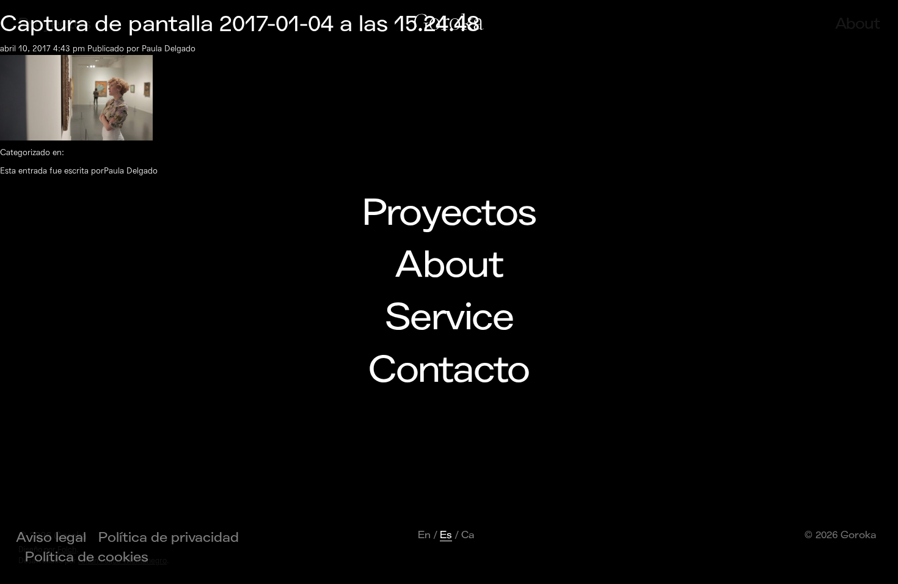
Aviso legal (51, 538)
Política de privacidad (168, 538)
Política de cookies (86, 557)
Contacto (448, 370)
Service (449, 318)
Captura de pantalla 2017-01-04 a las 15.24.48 (240, 24)
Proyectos (449, 213)
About (449, 265)
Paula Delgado (168, 48)
